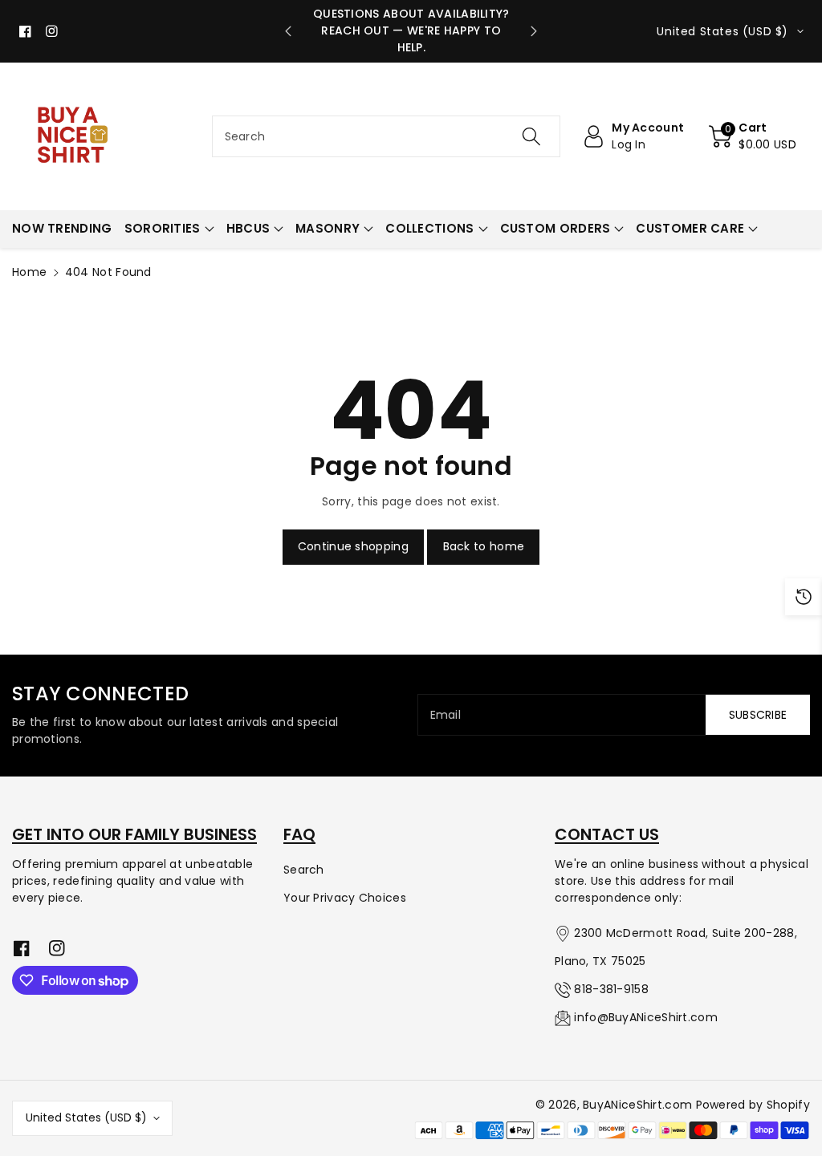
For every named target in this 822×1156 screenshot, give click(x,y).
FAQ (299, 834)
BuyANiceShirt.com (637, 1105)
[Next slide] (533, 31)
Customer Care (690, 228)
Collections (429, 228)
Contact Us (607, 834)
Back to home (484, 546)
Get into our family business (134, 834)
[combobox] (386, 136)
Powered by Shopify (753, 1105)
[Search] (531, 136)
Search (303, 870)
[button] (752, 136)
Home (29, 272)
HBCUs (248, 228)
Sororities (162, 228)
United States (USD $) (86, 1117)
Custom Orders (555, 228)
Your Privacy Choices (344, 898)
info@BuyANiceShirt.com (646, 1017)
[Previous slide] (288, 31)
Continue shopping (353, 546)
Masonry (327, 228)
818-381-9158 (611, 989)
